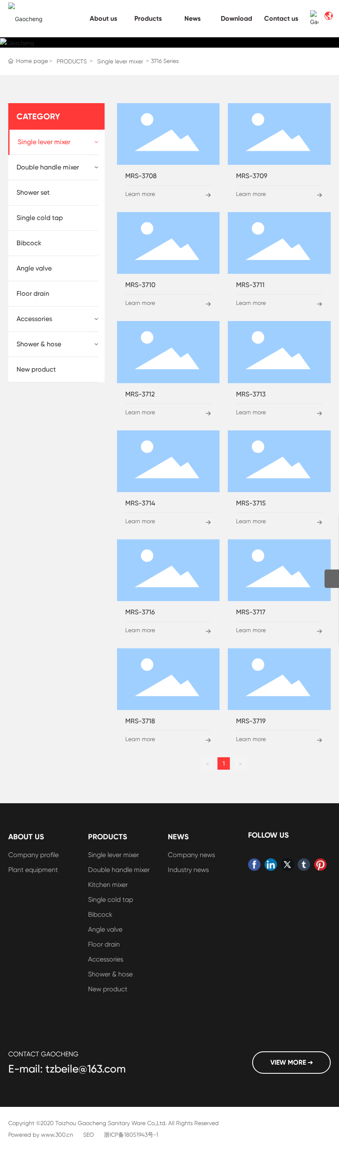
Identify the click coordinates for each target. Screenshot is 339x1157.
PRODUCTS (72, 61)
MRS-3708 (141, 176)
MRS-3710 (140, 285)
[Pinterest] (320, 864)
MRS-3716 (140, 612)
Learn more (140, 194)
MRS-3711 (250, 285)
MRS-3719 (251, 721)
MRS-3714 (140, 503)
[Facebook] (254, 864)
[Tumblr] (304, 864)
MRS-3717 (250, 612)
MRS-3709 (251, 176)
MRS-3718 (140, 721)
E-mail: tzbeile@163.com (67, 1069)
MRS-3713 (251, 394)
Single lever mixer (120, 61)
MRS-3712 (140, 394)
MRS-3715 (251, 503)
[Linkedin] (271, 864)
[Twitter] (287, 864)
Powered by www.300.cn (40, 1134)
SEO (88, 1134)
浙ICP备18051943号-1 (131, 1134)
